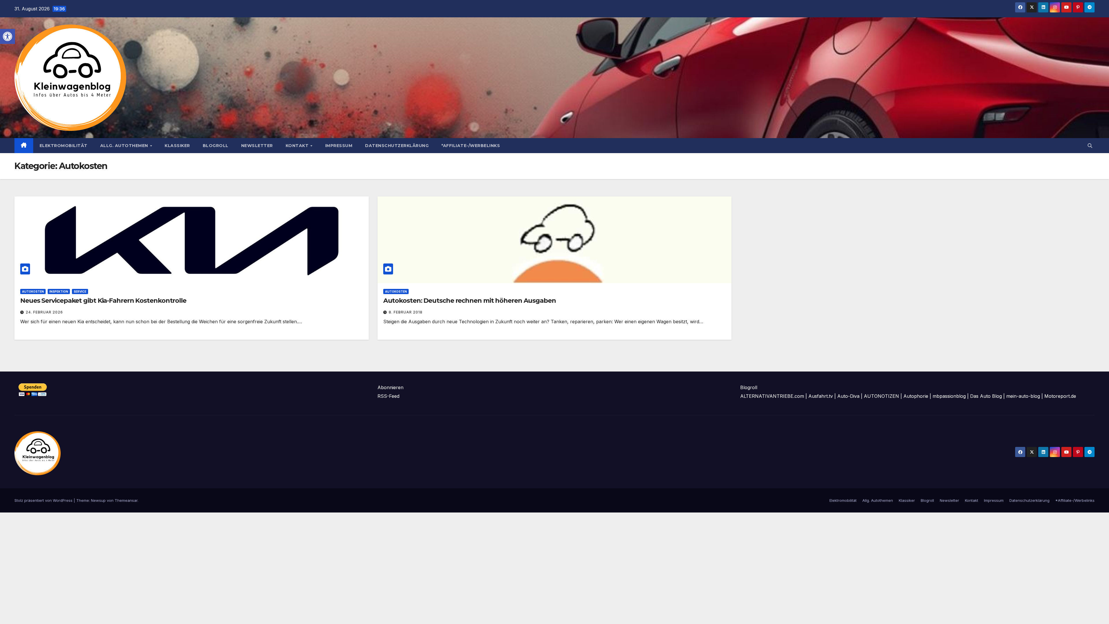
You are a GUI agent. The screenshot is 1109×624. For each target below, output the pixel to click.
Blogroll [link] (215, 145)
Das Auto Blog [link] (986, 396)
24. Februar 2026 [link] (44, 312)
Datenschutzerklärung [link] (397, 145)
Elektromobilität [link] (64, 145)
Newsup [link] (98, 500)
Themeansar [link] (126, 500)
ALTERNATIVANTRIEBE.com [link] (772, 396)
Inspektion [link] (58, 291)
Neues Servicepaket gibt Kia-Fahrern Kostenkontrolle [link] (103, 300)
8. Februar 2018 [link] (406, 312)
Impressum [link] (339, 145)
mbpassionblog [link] (949, 396)
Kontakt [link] (298, 145)
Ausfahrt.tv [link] (820, 396)
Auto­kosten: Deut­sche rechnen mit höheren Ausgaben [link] (469, 300)
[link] (7, 36)
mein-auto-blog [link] (1023, 396)
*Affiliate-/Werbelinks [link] (470, 145)
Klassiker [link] (177, 145)
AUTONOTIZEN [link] (881, 396)
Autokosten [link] (33, 291)
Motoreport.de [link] (1060, 396)
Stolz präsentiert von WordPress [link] (44, 500)
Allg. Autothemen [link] (125, 145)
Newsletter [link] (257, 145)
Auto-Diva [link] (848, 396)
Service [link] (80, 291)
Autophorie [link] (915, 396)
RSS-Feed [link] (388, 396)
